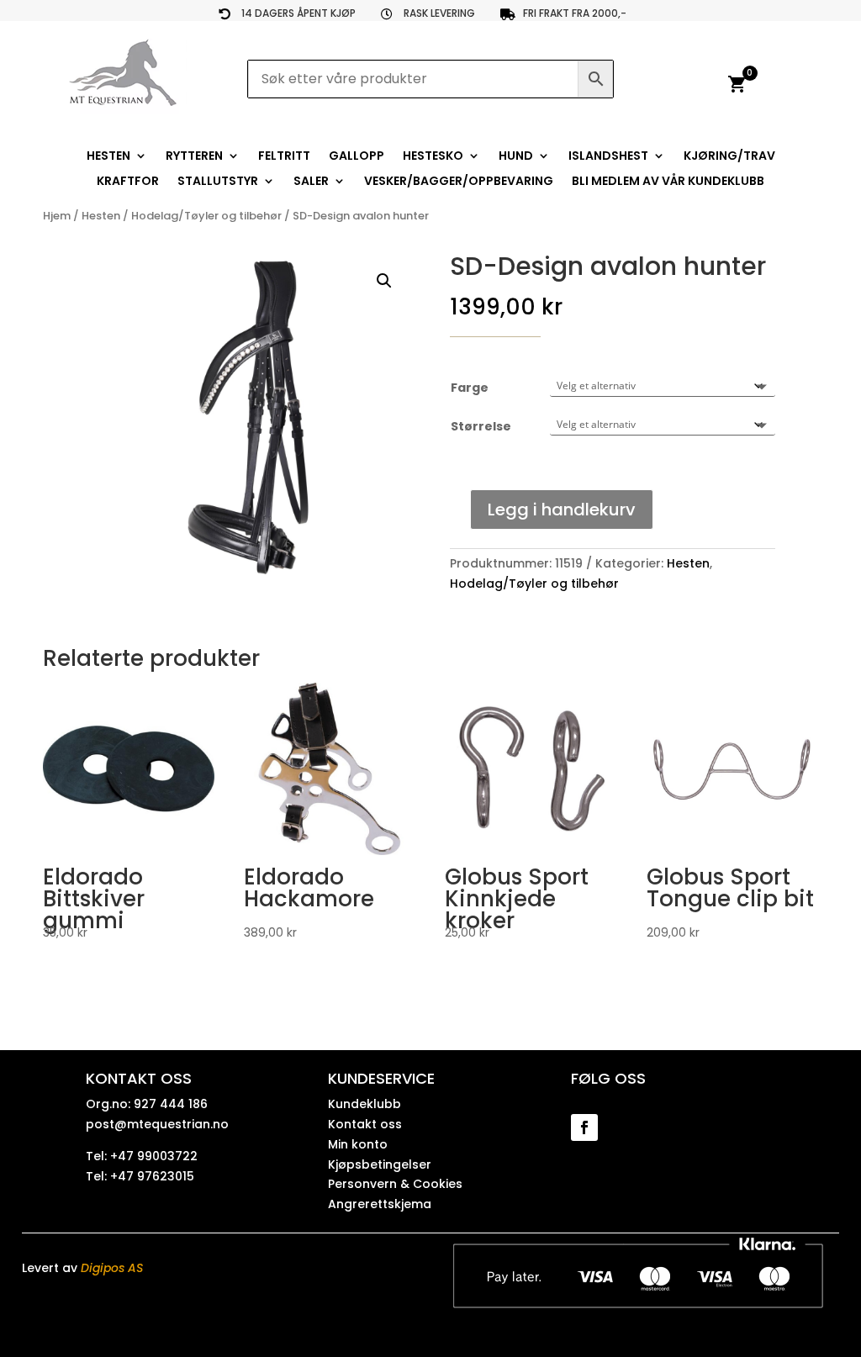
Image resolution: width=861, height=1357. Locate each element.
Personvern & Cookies (395, 1183)
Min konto (358, 1144)
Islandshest (608, 157)
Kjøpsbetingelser (379, 1164)
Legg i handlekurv (562, 509)
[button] (384, 281)
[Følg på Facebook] (584, 1127)
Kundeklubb (364, 1104)
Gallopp (356, 157)
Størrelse (481, 426)
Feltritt (284, 157)
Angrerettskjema (379, 1204)
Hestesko (433, 157)
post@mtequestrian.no (157, 1124)
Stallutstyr (217, 182)
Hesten (108, 157)
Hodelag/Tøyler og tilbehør (206, 216)
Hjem (57, 216)
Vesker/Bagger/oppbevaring (458, 182)
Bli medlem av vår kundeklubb (668, 182)
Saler (311, 182)
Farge (470, 387)
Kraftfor (128, 182)
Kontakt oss (365, 1124)
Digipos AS (112, 1267)
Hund (516, 157)
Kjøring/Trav (729, 157)
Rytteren (194, 157)
